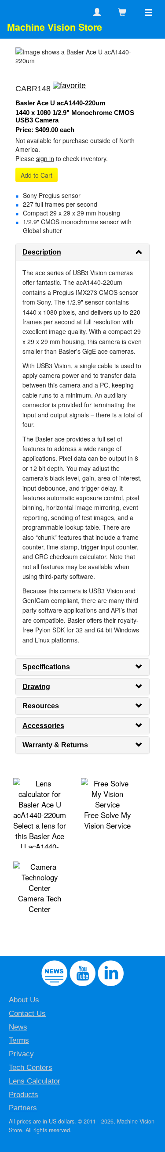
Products (23, 1095)
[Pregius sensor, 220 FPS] (69, 88)
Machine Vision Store (54, 27)
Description (41, 252)
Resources (40, 706)
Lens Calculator (34, 1081)
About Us (24, 1000)
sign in (45, 158)
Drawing (36, 686)
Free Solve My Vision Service (107, 820)
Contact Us (27, 1013)
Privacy (21, 1054)
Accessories (43, 725)
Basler (25, 103)
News (18, 1027)
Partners (23, 1108)
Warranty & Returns (55, 745)
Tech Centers (30, 1067)
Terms (19, 1040)
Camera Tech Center (39, 903)
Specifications (46, 667)
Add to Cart (36, 175)
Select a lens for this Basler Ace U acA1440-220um (39, 841)
